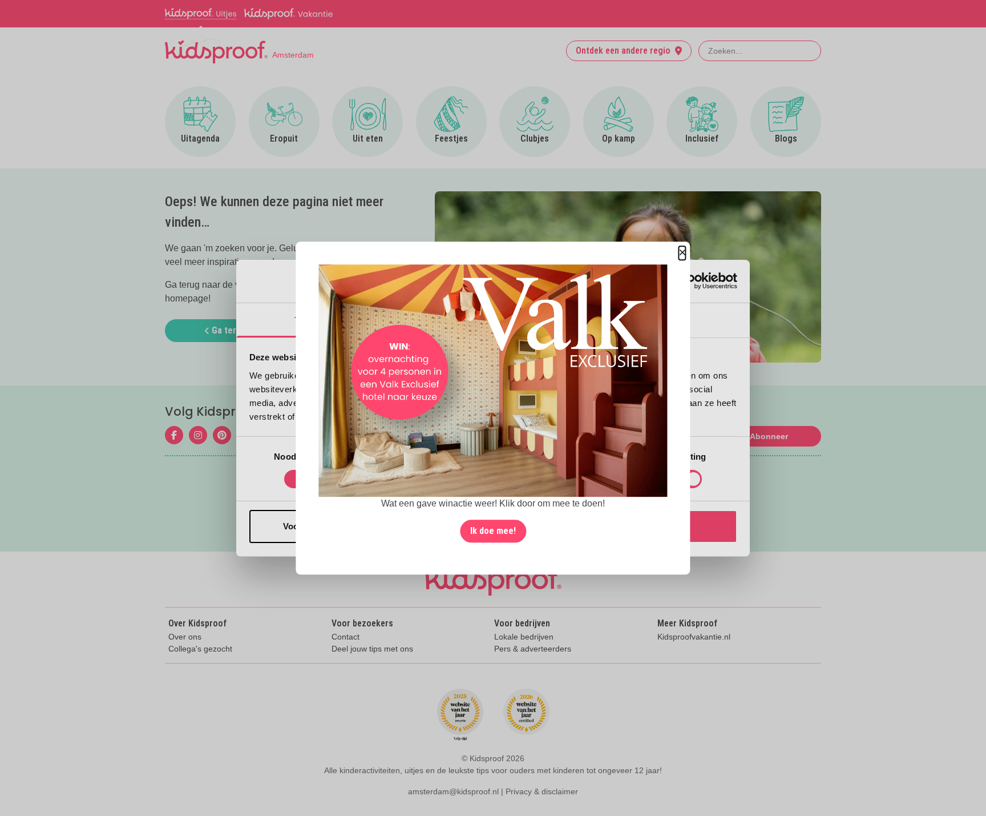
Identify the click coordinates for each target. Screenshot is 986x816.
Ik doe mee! (493, 530)
